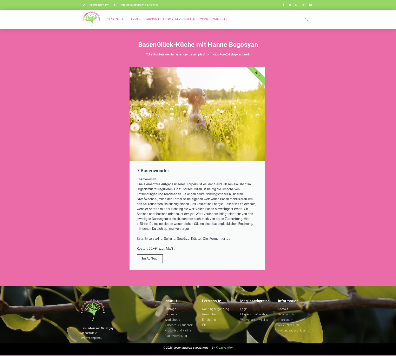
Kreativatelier (224, 347)
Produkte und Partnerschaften (170, 19)
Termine (135, 19)
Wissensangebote (213, 19)
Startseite (115, 19)
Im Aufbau (150, 258)
